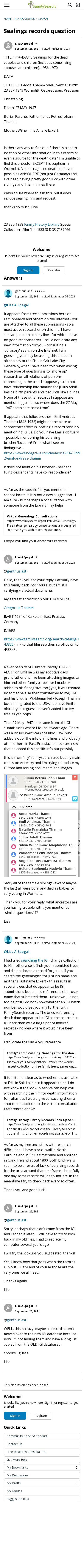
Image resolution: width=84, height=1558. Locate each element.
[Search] (70, 5)
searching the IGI (35, 960)
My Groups (14, 1491)
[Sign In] (78, 5)
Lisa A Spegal (24, 43)
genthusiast (23, 291)
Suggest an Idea (18, 1499)
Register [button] (54, 270)
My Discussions (17, 1475)
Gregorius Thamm (19, 607)
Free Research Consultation (26, 1452)
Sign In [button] (28, 270)
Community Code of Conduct (27, 1436)
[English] (42, 5)
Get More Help (17, 1459)
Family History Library (41, 224)
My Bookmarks (42, 1467)
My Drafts (42, 1483)
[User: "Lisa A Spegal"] (8, 45)
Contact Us (14, 1444)
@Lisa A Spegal (16, 305)
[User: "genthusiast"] (8, 293)
